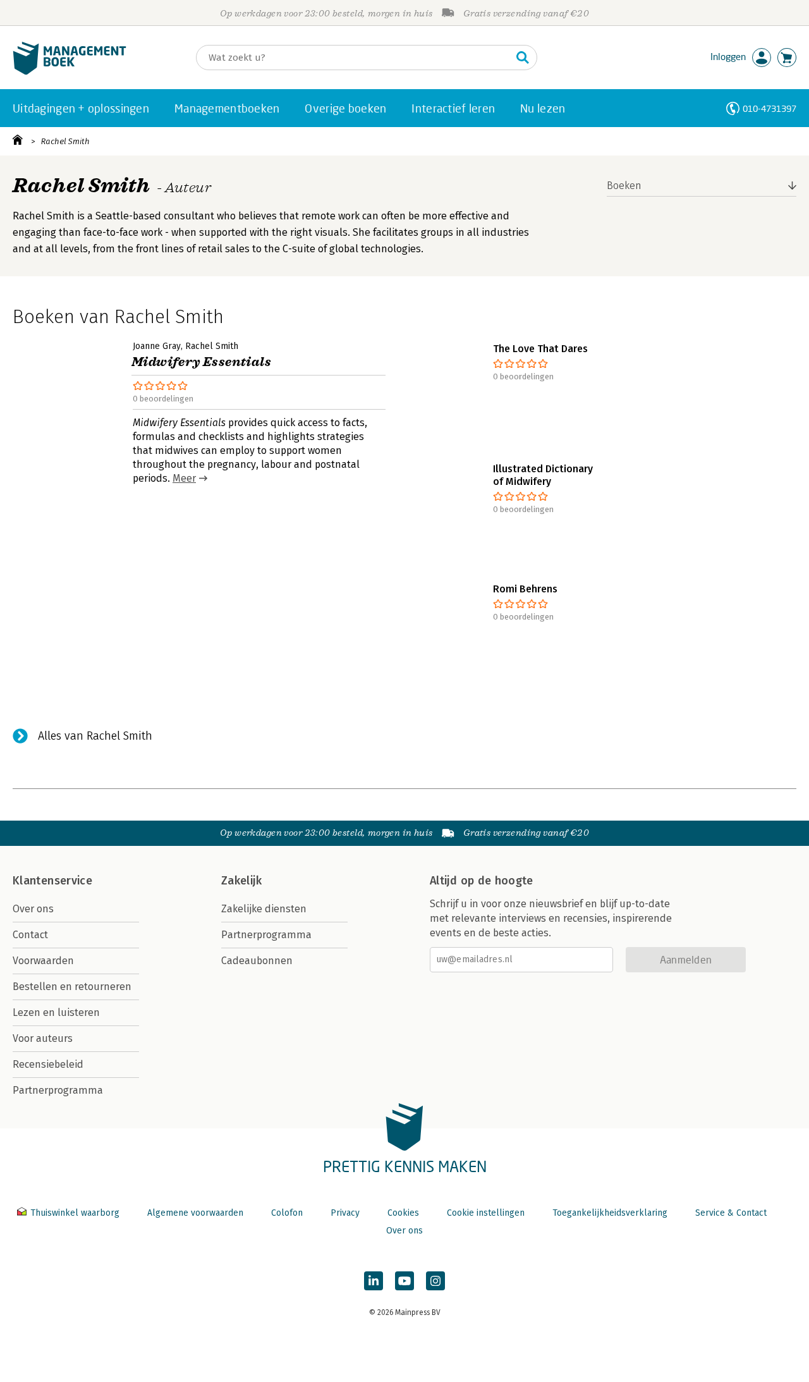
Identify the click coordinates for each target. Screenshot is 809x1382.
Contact (30, 935)
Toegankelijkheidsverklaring (609, 1213)
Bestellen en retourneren (72, 987)
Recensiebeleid (48, 1064)
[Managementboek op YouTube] (404, 1280)
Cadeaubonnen (257, 961)
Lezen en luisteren (56, 1012)
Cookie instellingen (486, 1213)
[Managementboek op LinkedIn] (373, 1280)
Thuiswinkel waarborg (75, 1213)
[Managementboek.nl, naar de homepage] (69, 71)
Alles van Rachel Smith (95, 736)
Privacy (345, 1213)
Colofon (287, 1213)
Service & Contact (731, 1213)
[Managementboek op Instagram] (435, 1280)
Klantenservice (52, 881)
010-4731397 (769, 108)
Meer (184, 478)
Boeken (624, 186)
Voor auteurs (43, 1038)
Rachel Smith (65, 141)
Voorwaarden (43, 961)
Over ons (33, 909)
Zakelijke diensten (264, 909)
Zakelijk (241, 881)
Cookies (403, 1213)
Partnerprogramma (58, 1090)
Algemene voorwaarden (195, 1213)
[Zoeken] (522, 57)
